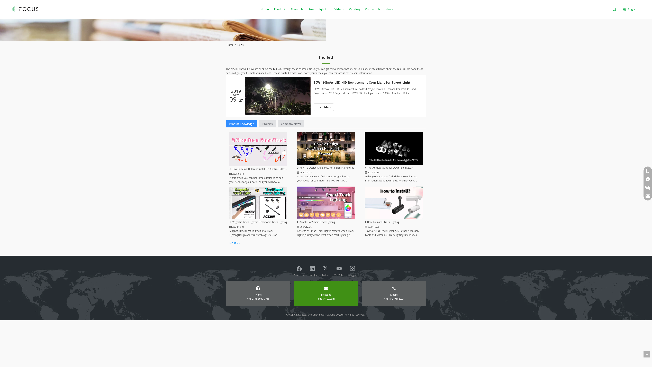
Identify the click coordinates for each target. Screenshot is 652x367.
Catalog (354, 9)
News (389, 9)
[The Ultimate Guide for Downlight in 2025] (394, 148)
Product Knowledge (241, 124)
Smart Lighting (319, 9)
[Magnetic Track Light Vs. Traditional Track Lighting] (258, 203)
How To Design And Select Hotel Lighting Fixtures (326, 167)
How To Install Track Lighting (382, 222)
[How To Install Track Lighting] (394, 203)
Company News (291, 124)
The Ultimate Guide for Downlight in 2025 (389, 167)
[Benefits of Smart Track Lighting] (326, 203)
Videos (339, 9)
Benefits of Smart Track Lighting (317, 222)
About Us (297, 9)
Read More (323, 107)
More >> (234, 243)
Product (279, 9)
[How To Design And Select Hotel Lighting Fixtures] (326, 148)
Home (265, 9)
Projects (267, 124)
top (647, 354)
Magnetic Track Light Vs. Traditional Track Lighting (259, 222)
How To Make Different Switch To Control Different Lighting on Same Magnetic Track (259, 169)
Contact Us (373, 9)
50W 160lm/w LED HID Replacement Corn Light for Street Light (362, 82)
